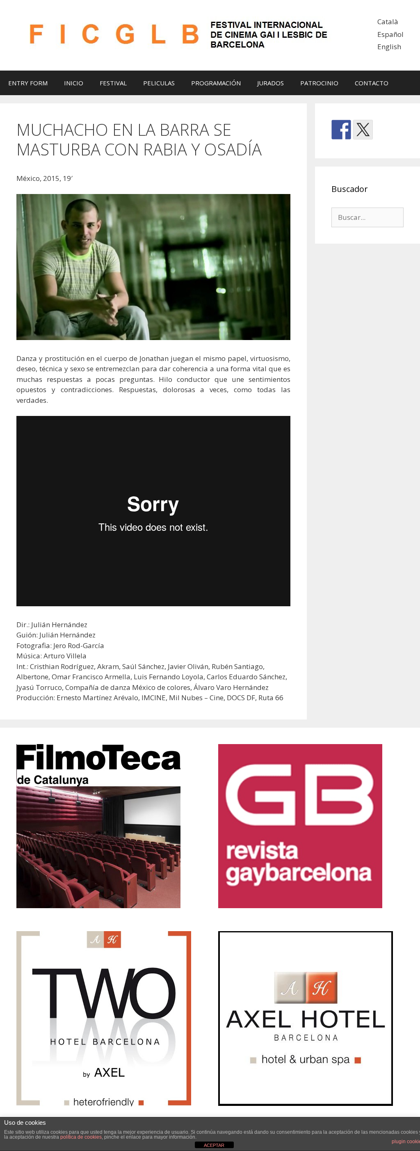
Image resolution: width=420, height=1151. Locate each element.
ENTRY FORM (28, 83)
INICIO (73, 83)
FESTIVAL (113, 83)
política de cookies (81, 1137)
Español (390, 34)
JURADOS (270, 83)
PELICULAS (159, 83)
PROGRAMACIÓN (216, 83)
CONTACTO (371, 83)
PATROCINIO (319, 83)
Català (387, 21)
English (389, 46)
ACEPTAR (214, 1145)
